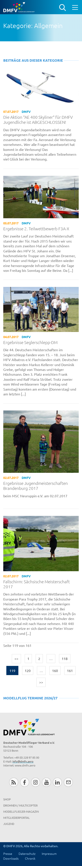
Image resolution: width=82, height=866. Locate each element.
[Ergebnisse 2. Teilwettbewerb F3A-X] (41, 196)
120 (28, 670)
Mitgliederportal (16, 817)
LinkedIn (57, 782)
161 (70, 670)
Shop (7, 799)
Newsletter (68, 782)
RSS (13, 782)
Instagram (35, 782)
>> (41, 682)
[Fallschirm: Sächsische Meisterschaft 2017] (41, 543)
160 (55, 670)
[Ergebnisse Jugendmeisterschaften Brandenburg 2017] (41, 441)
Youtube (46, 782)
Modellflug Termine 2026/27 (30, 698)
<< (16, 658)
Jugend (8, 824)
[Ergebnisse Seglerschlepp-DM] (41, 309)
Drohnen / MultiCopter (20, 805)
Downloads (11, 858)
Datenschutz (27, 853)
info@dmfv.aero (22, 761)
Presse (7, 853)
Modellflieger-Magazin (21, 811)
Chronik (30, 858)
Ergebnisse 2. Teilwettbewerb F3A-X (36, 228)
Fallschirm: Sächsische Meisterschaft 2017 (36, 584)
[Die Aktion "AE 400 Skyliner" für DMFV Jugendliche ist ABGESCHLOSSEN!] (41, 88)
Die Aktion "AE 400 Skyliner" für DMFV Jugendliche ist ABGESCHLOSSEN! (38, 120)
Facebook (24, 782)
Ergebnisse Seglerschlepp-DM (30, 342)
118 (65, 658)
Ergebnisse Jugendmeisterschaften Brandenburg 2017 (35, 486)
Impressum (49, 853)
